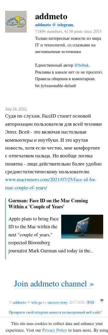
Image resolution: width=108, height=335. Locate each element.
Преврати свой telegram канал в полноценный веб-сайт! (55, 312)
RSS (90, 302)
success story (57, 302)
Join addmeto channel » (54, 283)
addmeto (51, 16)
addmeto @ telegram (54, 24)
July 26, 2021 (16, 109)
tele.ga (37, 302)
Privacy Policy (54, 330)
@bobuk (81, 65)
